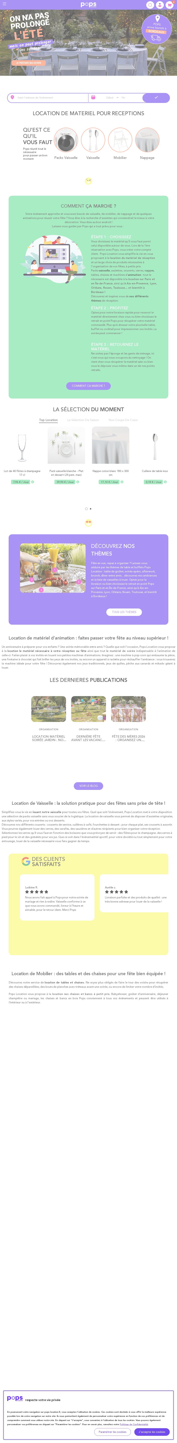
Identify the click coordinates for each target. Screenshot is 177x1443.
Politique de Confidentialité (134, 1424)
